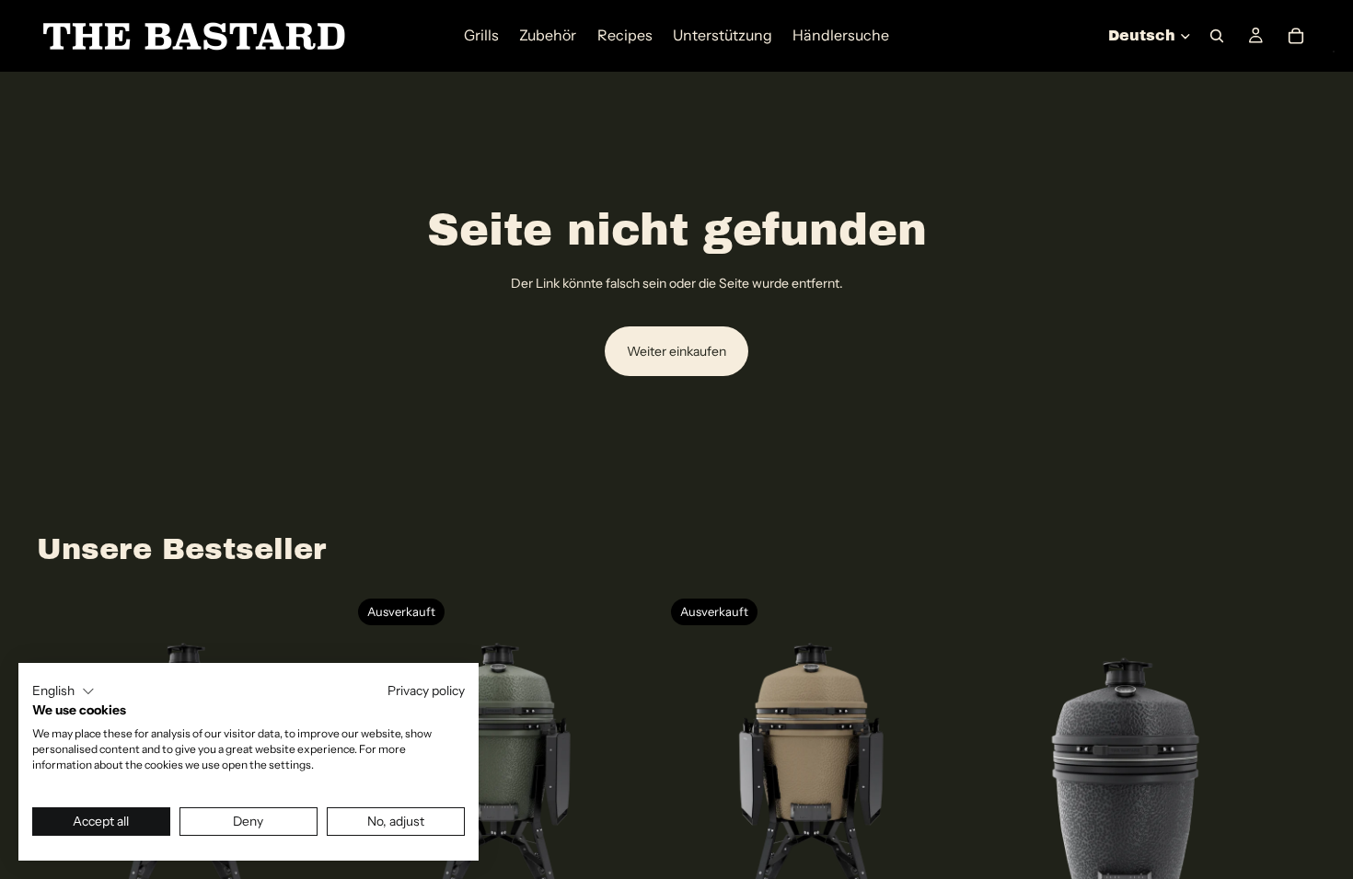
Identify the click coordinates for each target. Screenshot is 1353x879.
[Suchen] (1217, 36)
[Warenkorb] (1296, 36)
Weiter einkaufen (676, 351)
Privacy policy (426, 690)
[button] (63, 691)
